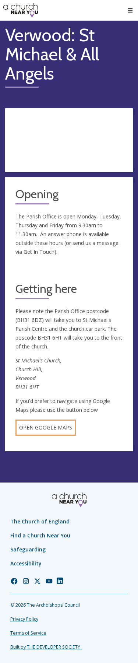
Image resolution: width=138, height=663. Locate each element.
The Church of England (40, 521)
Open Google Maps (45, 427)
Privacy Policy (24, 619)
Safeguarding (28, 549)
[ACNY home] (20, 10)
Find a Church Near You (40, 535)
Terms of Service (28, 633)
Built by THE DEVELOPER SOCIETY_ (46, 647)
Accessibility (26, 563)
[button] (130, 10)
